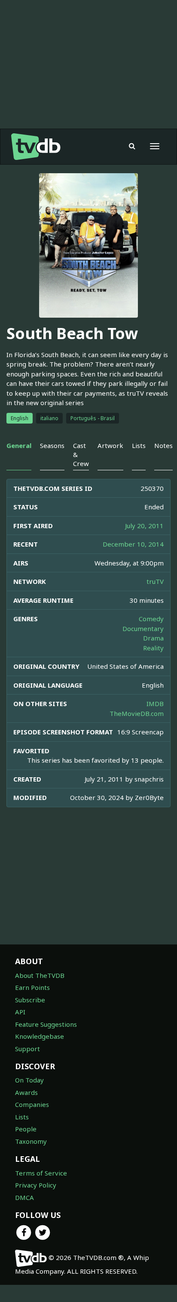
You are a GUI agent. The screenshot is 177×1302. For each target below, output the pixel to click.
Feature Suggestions (46, 1024)
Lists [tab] (139, 445)
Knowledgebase (39, 1036)
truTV (155, 581)
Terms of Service (41, 1173)
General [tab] (18, 445)
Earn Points (32, 987)
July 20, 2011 (144, 525)
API (20, 1011)
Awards (26, 1092)
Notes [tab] (163, 445)
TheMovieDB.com (137, 713)
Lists (22, 1117)
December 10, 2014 (133, 544)
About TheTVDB (39, 975)
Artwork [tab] (110, 445)
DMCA (24, 1197)
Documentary (143, 628)
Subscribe (30, 999)
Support (27, 1048)
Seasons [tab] (52, 445)
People (26, 1129)
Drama (153, 638)
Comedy (151, 618)
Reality (153, 647)
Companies (32, 1104)
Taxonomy (31, 1141)
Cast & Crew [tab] (81, 454)
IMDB (155, 703)
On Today (29, 1080)
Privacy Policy (35, 1185)
